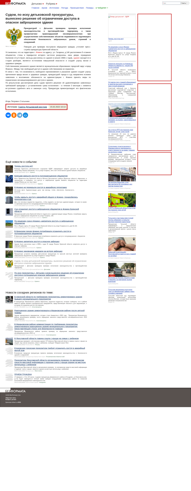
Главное (35, 8)
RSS (19, 402)
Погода (64, 8)
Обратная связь (11, 398)
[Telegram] (19, 115)
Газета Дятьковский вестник (32, 107)
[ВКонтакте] (8, 115)
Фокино (39, 52)
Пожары (90, 8)
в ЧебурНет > (102, 8)
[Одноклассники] (14, 115)
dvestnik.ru (13, 46)
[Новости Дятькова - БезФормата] (13, 3)
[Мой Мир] (25, 115)
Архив (44, 8)
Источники (54, 8)
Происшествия (77, 8)
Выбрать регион (11, 399)
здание (76, 58)
